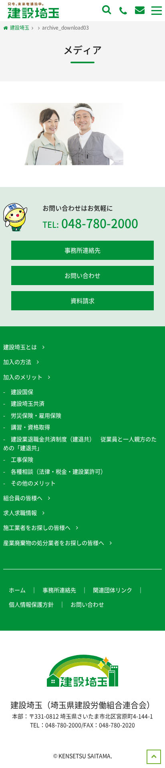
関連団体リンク (112, 590)
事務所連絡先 (82, 250)
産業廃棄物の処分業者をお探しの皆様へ (53, 543)
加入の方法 (17, 362)
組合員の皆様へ (22, 498)
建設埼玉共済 (27, 403)
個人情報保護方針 (31, 604)
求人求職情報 (20, 513)
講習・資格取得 (30, 427)
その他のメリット (33, 483)
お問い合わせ (82, 275)
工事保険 (22, 459)
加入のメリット (22, 377)
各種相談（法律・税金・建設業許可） (58, 471)
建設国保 (22, 392)
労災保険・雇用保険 (36, 415)
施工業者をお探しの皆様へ (36, 527)
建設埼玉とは (20, 347)
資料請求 (82, 300)
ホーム (17, 590)
